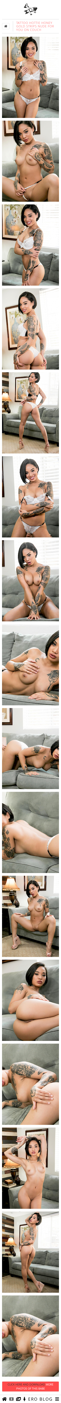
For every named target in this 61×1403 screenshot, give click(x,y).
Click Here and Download (30, 1386)
